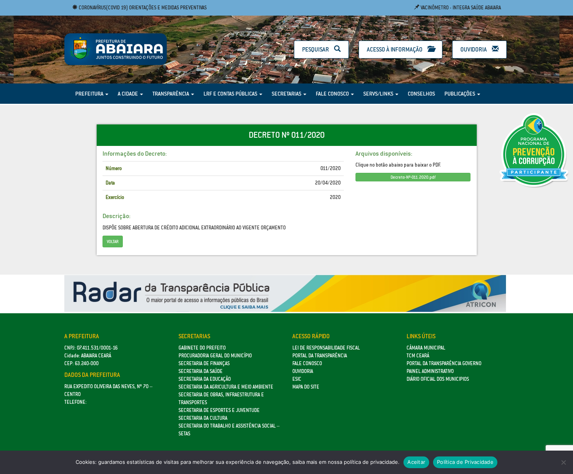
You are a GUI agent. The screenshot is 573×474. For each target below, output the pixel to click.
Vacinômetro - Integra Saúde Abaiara (460, 8)
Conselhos (421, 93)
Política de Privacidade (465, 462)
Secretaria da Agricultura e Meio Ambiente (226, 387)
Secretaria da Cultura (203, 418)
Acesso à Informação (395, 49)
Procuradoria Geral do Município (215, 356)
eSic (296, 379)
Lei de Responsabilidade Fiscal (326, 348)
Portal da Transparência (319, 356)
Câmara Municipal (426, 348)
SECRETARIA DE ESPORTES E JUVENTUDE (219, 410)
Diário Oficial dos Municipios (438, 379)
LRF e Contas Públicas (230, 93)
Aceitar (416, 462)
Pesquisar (316, 49)
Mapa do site (305, 387)
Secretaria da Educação (205, 379)
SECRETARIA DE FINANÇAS (204, 363)
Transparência (171, 93)
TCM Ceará (418, 356)
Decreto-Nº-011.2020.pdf (413, 177)
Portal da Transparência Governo (444, 363)
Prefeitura (89, 93)
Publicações (460, 93)
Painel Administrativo (430, 371)
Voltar (112, 241)
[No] (563, 462)
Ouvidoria (474, 49)
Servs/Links (378, 93)
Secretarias (287, 93)
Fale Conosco (333, 93)
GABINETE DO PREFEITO (202, 348)
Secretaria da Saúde (201, 371)
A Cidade (128, 93)
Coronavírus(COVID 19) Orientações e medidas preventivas (142, 8)
